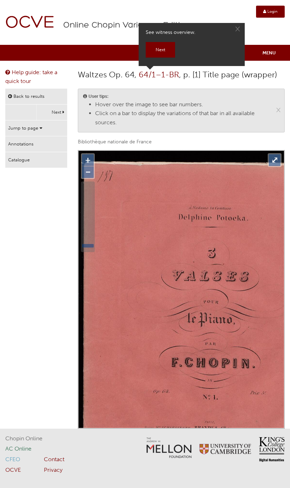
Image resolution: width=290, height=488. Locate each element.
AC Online (18, 448)
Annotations (21, 144)
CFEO (12, 459)
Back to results (28, 96)
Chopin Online (23, 438)
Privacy (53, 469)
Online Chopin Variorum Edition (127, 25)
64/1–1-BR (159, 74)
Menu (269, 52)
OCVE (30, 23)
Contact (54, 459)
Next (57, 112)
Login (272, 11)
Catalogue (19, 159)
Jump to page (24, 128)
